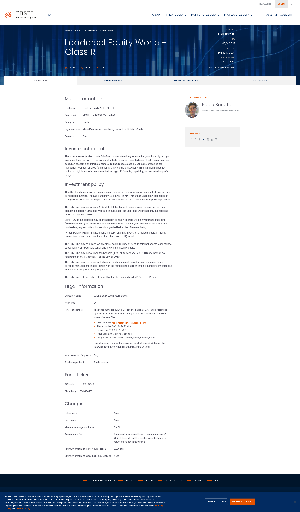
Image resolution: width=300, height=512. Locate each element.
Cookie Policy (23, 509)
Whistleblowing (174, 480)
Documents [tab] (260, 80)
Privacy (130, 480)
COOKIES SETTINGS (216, 502)
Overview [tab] (40, 80)
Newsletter (265, 3)
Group (156, 15)
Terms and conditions (103, 480)
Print (70, 68)
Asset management (279, 15)
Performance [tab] (113, 80)
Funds (77, 30)
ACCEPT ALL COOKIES (242, 502)
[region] (150, 502)
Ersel (67, 30)
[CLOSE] (295, 501)
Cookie (150, 480)
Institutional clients (205, 15)
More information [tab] (186, 80)
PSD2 (217, 480)
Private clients (176, 15)
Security (199, 480)
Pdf (100, 68)
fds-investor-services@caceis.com (129, 323)
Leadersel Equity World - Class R (99, 30)
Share (85, 68)
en (49, 15)
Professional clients (238, 15)
